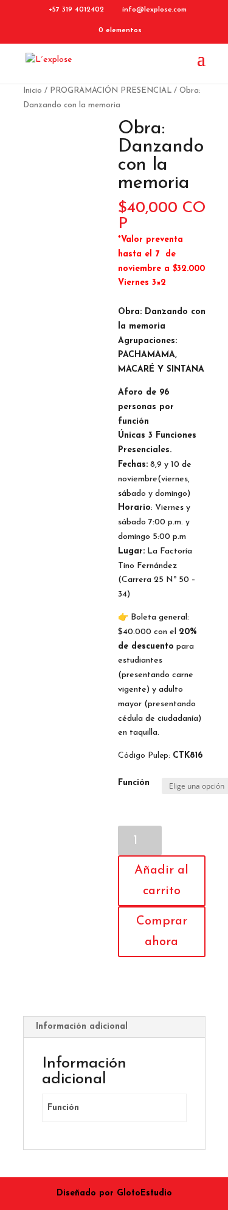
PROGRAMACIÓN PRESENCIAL (110, 91)
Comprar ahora (161, 931)
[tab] (114, 1027)
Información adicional (82, 1026)
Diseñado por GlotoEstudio (114, 1193)
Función (134, 782)
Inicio (32, 91)
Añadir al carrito (161, 880)
